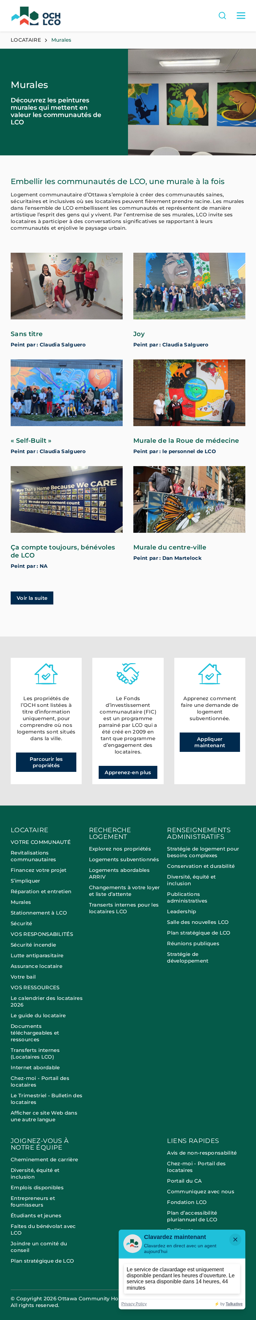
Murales (21, 902)
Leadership (181, 911)
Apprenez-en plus (128, 772)
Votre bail (23, 977)
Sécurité (21, 923)
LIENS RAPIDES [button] (193, 1141)
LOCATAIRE (26, 40)
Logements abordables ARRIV (119, 873)
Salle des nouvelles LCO (198, 922)
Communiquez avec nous (200, 1191)
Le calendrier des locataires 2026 (47, 1001)
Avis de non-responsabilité (202, 1153)
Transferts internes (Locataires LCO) (35, 1053)
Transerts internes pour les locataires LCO (124, 908)
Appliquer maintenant (209, 742)
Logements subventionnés (124, 859)
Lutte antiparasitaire (37, 955)
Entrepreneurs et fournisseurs (33, 1201)
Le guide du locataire (38, 1015)
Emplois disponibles (37, 1187)
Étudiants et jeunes (36, 1215)
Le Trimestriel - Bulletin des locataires (46, 1098)
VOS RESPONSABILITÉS (42, 934)
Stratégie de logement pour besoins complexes (203, 852)
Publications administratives (187, 897)
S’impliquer (25, 881)
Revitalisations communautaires (33, 856)
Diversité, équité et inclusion (191, 880)
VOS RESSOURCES (35, 987)
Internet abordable (35, 1067)
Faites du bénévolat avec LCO (43, 1229)
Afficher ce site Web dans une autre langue (44, 1116)
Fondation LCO (187, 1202)
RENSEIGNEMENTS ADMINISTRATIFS (199, 834)
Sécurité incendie (34, 945)
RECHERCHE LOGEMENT (110, 834)
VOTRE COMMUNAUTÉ (41, 842)
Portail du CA (184, 1181)
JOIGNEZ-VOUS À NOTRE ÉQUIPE (40, 1144)
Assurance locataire (36, 966)
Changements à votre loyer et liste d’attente (124, 890)
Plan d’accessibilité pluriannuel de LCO (192, 1216)
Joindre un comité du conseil (39, 1246)
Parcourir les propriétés (46, 762)
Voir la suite (32, 598)
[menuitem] (50, 982)
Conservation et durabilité (201, 866)
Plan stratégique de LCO (198, 933)
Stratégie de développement (187, 957)
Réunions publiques (193, 943)
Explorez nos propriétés (120, 849)
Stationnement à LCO (39, 913)
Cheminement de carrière (44, 1159)
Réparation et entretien (41, 891)
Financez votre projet (39, 870)
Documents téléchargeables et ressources (35, 1033)
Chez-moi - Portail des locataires (40, 1081)
